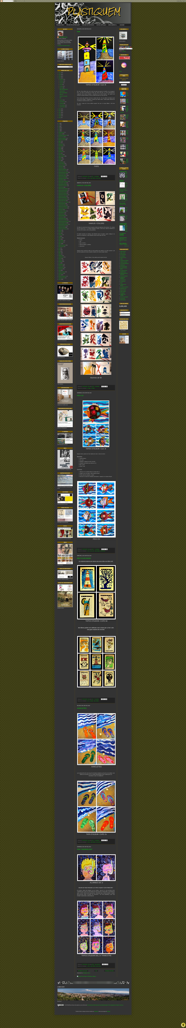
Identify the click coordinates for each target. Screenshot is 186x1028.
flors (59, 251)
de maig (61, 86)
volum (59, 279)
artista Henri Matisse (62, 193)
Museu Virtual (123, 290)
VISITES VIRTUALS (101, 25)
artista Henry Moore (62, 196)
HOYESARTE (123, 280)
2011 (60, 72)
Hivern (59, 147)
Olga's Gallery (123, 291)
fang (59, 249)
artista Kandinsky (61, 203)
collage (89, 388)
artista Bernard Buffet (62, 178)
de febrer (62, 81)
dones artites (61, 246)
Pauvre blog (122, 235)
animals (60, 159)
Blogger (108, 1011)
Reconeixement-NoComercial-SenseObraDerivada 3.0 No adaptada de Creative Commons (105, 1005)
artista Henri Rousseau (63, 194)
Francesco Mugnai (124, 276)
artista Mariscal (61, 212)
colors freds (60, 242)
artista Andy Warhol (62, 173)
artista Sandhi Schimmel (63, 224)
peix (59, 262)
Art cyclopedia (123, 254)
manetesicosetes (123, 237)
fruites (59, 252)
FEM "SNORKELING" (84, 849)
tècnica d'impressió (62, 276)
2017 (60, 112)
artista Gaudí (61, 187)
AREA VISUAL (123, 251)
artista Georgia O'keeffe (63, 188)
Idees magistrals (123, 243)
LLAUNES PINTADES (127, 101)
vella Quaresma (61, 277)
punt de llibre (61, 267)
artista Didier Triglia (62, 182)
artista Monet (61, 168)
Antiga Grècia (61, 132)
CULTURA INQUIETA (124, 263)
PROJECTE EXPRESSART (73, 25)
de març (61, 82)
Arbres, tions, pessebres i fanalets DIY (123, 240)
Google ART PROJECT (122, 278)
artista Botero (61, 179)
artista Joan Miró (61, 165)
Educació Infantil (61, 139)
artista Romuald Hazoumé (63, 221)
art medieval (61, 162)
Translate (124, 51)
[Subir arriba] (183, 1025)
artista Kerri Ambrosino (63, 206)
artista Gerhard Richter (63, 190)
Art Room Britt (123, 193)
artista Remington (62, 215)
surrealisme (60, 273)
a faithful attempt (123, 171)
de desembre (62, 106)
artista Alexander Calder (63, 172)
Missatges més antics (109, 970)
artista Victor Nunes (62, 170)
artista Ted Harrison (62, 225)
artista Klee (60, 166)
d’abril (61, 84)
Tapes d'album (93, 178)
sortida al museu (61, 271)
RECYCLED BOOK (84, 558)
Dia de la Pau (61, 136)
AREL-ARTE (122, 253)
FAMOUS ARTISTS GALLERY (124, 274)
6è (88, 700)
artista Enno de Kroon (62, 185)
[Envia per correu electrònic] (101, 176)
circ (59, 236)
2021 (60, 117)
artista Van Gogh (61, 227)
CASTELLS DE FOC (127, 116)
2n (59, 124)
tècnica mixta (98, 178)
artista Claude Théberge (63, 181)
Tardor (59, 157)
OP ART (60, 150)
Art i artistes (122, 256)
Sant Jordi (60, 154)
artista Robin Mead (62, 218)
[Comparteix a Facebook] (106, 176)
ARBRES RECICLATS (127, 161)
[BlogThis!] (103, 176)
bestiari (60, 230)
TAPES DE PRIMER (127, 153)
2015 (60, 109)
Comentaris (123, 314)
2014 (60, 77)
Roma (59, 153)
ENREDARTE (123, 272)
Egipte (59, 141)
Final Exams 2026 (123, 204)
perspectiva (60, 264)
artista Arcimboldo (62, 176)
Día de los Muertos (62, 138)
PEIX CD (80, 395)
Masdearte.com (123, 288)
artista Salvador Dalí (62, 222)
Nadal (59, 148)
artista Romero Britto (62, 219)
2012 (60, 74)
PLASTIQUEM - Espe (86, 176)
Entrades (123, 312)
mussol (60, 258)
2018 (60, 114)
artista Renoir (61, 216)
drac (59, 248)
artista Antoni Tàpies (62, 175)
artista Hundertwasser (62, 197)
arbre (59, 160)
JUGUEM (122, 25)
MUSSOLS (127, 138)
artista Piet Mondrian (62, 169)
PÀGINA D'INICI (60, 25)
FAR (78, 32)
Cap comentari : (97, 964)
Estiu (89, 178)
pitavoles (121, 206)
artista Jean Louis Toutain (63, 202)
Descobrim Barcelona (62, 135)
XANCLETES (82, 708)
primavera (60, 265)
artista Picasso (61, 214)
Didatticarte (122, 265)
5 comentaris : (97, 840)
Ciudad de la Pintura (124, 260)
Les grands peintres (124, 287)
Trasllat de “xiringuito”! (123, 244)
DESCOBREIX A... (112, 25)
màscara (60, 260)
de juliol (61, 100)
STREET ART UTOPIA (123, 295)
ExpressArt (60, 144)
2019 (60, 115)
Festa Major (60, 145)
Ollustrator (96, 1011)
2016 (60, 110)
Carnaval (60, 133)
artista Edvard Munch (62, 184)
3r (59, 126)
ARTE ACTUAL (123, 257)
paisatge (60, 261)
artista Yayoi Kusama (62, 228)
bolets (59, 233)
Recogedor (122, 292)
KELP (121, 283)
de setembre (62, 101)
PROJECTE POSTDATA (88, 25)
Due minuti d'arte (123, 266)
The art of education (124, 296)
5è (87, 388)
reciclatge (93, 388)
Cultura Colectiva (123, 262)
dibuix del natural (62, 245)
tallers (59, 274)
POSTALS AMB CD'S (127, 132)
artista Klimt (60, 209)
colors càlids (61, 240)
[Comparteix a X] (105, 176)
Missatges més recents (82, 970)
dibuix (59, 243)
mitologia (60, 255)
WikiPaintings (123, 299)
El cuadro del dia (123, 270)
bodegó (60, 231)
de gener (62, 79)
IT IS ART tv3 (122, 281)
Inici (96, 970)
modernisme (61, 257)
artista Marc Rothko (62, 211)
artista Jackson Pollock (63, 199)
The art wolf (122, 298)
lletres (59, 254)
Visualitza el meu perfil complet (63, 45)
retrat (59, 270)
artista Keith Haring (62, 205)
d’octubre (62, 103)
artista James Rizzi (62, 200)
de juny (61, 87)
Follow (120, 71)
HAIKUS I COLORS (84, 185)
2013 (60, 76)
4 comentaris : (96, 176)
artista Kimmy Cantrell (62, 208)
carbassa (60, 234)
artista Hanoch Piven (62, 191)
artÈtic (121, 259)
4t (58, 127)
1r (59, 123)
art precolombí (61, 163)
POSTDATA (60, 151)
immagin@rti (122, 215)
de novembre (62, 105)
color (59, 239)
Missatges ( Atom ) (86, 972)
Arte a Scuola (122, 203)
